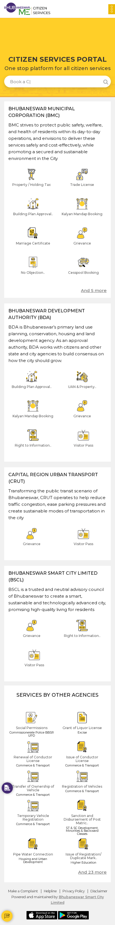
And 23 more (92, 872)
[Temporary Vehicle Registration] (33, 813)
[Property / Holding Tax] (33, 182)
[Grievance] (82, 240)
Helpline (50, 891)
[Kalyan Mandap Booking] (82, 211)
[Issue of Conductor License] (82, 754)
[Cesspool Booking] (82, 270)
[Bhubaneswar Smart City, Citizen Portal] (27, 9)
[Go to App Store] (42, 914)
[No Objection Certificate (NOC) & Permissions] (33, 270)
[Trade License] (82, 182)
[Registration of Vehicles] (82, 784)
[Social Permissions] (33, 725)
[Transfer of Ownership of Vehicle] (33, 784)
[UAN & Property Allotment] (82, 384)
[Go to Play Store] (73, 914)
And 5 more (94, 290)
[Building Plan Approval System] (33, 211)
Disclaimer (98, 891)
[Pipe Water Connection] (33, 851)
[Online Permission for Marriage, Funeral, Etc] (7, 788)
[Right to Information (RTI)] (33, 442)
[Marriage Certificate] (33, 240)
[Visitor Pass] (82, 442)
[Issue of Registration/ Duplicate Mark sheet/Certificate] (82, 851)
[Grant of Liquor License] (82, 725)
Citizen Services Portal (57, 59)
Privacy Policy (74, 891)
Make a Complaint (23, 891)
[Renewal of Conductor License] (33, 754)
